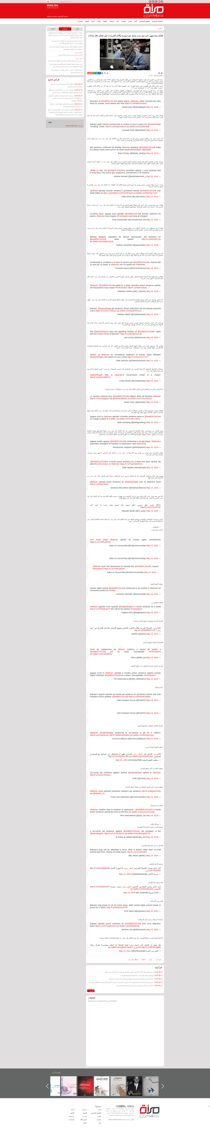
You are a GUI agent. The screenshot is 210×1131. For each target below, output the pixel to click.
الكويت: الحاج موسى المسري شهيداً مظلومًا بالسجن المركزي (66, 85)
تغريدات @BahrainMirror (74, 126)
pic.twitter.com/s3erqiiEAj (101, 654)
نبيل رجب (158, 959)
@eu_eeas (108, 193)
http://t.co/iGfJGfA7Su (151, 239)
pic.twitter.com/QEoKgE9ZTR (137, 833)
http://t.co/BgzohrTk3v (151, 791)
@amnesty (141, 444)
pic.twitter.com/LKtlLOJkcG (128, 419)
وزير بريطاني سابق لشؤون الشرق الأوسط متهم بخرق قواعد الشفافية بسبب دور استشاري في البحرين (66, 65)
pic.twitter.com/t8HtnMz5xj (127, 926)
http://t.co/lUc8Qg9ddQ (100, 868)
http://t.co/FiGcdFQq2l (123, 193)
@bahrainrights (96, 833)
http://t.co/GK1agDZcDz (105, 926)
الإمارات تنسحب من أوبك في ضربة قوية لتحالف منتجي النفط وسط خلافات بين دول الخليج (65, 91)
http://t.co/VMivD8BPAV (100, 377)
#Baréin (121, 649)
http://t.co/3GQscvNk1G (115, 126)
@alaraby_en (99, 793)
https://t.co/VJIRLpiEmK (100, 542)
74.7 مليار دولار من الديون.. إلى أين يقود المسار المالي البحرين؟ (139, 985)
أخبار (135, 21)
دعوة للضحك (153, 1079)
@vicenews (103, 464)
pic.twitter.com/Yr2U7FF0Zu (140, 398)
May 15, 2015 (152, 911)
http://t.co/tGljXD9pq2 (99, 484)
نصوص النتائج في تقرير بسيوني (104, 1080)
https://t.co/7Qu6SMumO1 (131, 464)
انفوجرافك (83, 1119)
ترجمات (111, 21)
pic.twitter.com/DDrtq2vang (142, 735)
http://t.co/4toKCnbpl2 (137, 288)
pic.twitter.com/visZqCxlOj (141, 889)
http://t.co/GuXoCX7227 (137, 357)
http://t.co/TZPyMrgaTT (100, 609)
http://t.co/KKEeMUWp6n (140, 697)
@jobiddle (146, 150)
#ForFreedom (121, 288)
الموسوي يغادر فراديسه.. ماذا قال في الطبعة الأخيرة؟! (141, 975)
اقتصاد (105, 21)
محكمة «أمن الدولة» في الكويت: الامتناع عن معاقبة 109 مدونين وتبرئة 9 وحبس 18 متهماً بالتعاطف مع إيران (65, 98)
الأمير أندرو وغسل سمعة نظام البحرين (70, 53)
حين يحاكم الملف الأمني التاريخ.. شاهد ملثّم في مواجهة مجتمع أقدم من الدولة (134, 972)
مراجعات (71, 1116)
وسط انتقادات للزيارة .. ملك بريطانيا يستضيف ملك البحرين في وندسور (66, 71)
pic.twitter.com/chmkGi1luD (141, 756)
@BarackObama (101, 331)
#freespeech (98, 569)
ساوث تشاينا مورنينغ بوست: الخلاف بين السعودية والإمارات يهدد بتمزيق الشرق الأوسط (67, 42)
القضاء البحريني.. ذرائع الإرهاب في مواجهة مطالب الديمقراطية (120, 1082)
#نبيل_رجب (138, 754)
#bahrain (157, 870)
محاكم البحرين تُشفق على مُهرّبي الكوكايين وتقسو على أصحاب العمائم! (136, 979)
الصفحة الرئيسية (157, 21)
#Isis (149, 924)
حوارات (123, 21)
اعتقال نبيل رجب (133, 959)
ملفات (99, 21)
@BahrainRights (122, 735)
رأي (117, 21)
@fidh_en (94, 170)
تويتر (150, 959)
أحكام (143, 959)
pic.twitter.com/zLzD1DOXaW (142, 812)
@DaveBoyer (136, 150)
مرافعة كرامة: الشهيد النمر (55, 1080)
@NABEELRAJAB (109, 101)
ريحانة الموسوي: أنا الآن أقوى (87, 1080)
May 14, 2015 (152, 107)
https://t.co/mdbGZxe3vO (136, 103)
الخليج (87, 21)
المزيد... (90, 991)
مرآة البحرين (154, 10)
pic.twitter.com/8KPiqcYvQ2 (145, 193)
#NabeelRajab (96, 375)
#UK (92, 540)
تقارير (130, 21)
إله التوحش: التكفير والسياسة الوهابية (137, 1080)
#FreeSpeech (123, 216)
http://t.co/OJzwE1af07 (137, 852)
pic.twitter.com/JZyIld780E (138, 126)
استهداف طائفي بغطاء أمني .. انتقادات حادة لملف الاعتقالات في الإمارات (65, 105)
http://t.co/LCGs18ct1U (114, 833)
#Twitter (112, 590)
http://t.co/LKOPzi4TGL (151, 507)
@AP (112, 735)
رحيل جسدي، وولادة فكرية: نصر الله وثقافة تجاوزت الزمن (65, 59)
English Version (52, 6)
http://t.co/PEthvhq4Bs (151, 947)
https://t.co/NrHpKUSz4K (131, 334)
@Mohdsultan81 (120, 398)
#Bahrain (134, 101)
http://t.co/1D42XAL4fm (118, 756)
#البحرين (157, 628)
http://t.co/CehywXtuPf (99, 887)
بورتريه (84, 1116)
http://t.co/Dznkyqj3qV (99, 398)
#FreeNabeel (136, 609)
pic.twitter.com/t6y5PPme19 (129, 311)
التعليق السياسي (144, 21)
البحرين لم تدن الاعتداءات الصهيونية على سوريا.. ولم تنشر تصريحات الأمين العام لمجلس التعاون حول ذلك (126, 982)
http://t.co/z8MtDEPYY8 (144, 630)
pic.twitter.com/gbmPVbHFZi (120, 947)
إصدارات (80, 21)
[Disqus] (125, 1035)
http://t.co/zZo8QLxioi (99, 735)
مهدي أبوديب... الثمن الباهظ (71, 1080)
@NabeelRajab (154, 124)
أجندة (93, 21)
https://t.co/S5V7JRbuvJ (105, 311)
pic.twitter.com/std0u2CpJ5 (101, 241)
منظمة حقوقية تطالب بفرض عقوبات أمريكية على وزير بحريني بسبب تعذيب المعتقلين (65, 48)
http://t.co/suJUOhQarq (100, 775)
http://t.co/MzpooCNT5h (117, 907)
